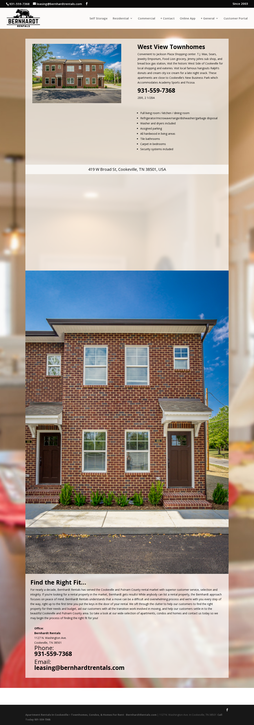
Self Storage (98, 18)
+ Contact (167, 18)
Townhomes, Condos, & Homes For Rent (97, 714)
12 (144, 566)
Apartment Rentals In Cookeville (46, 714)
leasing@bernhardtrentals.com (79, 668)
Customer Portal (236, 18)
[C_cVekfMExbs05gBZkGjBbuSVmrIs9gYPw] (127, 574)
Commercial (146, 18)
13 (147, 566)
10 (137, 566)
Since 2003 (240, 4)
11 (140, 566)
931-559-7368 (156, 90)
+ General (208, 18)
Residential (121, 18)
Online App (187, 18)
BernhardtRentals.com (141, 714)
